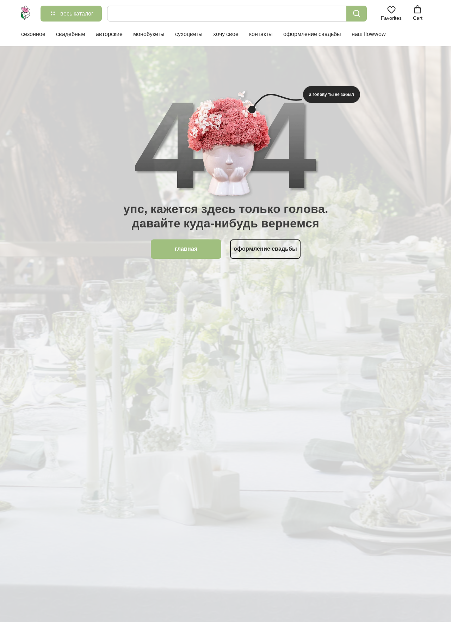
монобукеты (149, 34)
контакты (261, 34)
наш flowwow (369, 34)
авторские (109, 34)
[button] (391, 13)
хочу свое (226, 34)
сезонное (33, 34)
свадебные (70, 34)
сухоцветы (189, 34)
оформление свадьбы (312, 34)
